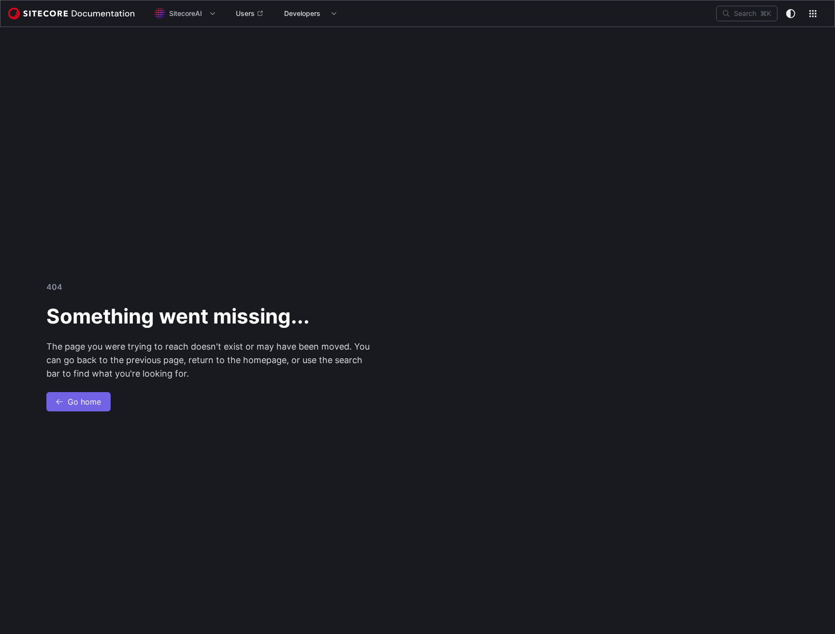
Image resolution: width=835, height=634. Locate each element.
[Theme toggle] (790, 13)
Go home (84, 402)
